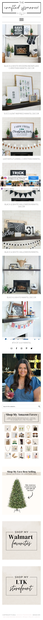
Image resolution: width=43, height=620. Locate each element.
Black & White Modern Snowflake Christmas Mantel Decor (21, 67)
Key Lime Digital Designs (12, 617)
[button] (35, 188)
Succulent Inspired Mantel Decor (21, 113)
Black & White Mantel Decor (21, 297)
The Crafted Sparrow (21, 10)
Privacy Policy (28, 617)
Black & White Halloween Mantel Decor (21, 205)
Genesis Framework (24, 615)
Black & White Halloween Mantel (21, 252)
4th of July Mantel (21, 343)
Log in (37, 617)
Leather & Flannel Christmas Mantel (21, 159)
